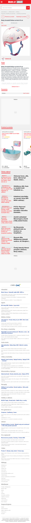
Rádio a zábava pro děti (5, 510)
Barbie (2, 490)
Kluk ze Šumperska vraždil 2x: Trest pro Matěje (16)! (11, 300)
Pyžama (2, 493)
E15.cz (3, 237)
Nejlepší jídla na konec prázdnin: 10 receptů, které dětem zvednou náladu (15, 392)
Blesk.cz (4, 216)
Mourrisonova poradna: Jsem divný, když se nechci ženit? (12, 439)
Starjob (2, 507)
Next (29, 150)
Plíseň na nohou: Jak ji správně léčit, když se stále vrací (12, 430)
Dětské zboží (11, 11)
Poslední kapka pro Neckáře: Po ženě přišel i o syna (11, 324)
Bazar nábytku (4, 501)
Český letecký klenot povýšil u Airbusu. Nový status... (21, 249)
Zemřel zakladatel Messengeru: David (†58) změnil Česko (21, 219)
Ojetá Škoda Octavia (5, 479)
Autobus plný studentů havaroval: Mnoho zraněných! (11, 323)
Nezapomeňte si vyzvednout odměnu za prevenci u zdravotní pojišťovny (15, 432)
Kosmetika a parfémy (5, 495)
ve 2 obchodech (5, 167)
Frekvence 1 (3, 511)
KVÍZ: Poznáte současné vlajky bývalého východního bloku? (13, 402)
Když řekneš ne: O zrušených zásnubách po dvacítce (11, 419)
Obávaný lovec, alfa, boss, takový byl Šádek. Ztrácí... (21, 178)
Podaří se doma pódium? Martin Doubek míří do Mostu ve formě (13, 348)
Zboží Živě (3, 466)
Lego (2, 491)
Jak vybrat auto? (4, 481)
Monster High (3, 488)
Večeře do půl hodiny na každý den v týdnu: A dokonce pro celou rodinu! (15, 390)
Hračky (17, 11)
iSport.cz (4, 175)
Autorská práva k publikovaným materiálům (11, 519)
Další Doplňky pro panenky (8, 131)
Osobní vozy (3, 468)
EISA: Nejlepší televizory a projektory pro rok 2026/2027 (12, 365)
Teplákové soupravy (5, 496)
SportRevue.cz (5, 185)
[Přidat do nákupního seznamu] (20, 167)
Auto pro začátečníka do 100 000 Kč (8, 476)
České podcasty (4, 508)
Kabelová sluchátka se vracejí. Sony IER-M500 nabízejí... (21, 198)
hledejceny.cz (4, 465)
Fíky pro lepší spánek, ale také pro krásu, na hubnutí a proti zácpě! (14, 326)
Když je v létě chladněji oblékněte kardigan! (9, 336)
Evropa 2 (3, 513)
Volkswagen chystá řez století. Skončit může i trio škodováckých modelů (15, 381)
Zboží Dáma (3, 470)
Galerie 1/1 (8, 58)
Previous (1, 149)
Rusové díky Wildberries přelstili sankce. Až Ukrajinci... (22, 239)
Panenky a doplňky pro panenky (8, 13)
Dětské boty (3, 498)
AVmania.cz (4, 196)
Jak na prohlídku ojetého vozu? (7, 473)
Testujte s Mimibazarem (5, 486)
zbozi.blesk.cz (4, 11)
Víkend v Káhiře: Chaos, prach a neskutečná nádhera (11, 407)
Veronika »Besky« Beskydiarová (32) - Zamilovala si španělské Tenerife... (15, 335)
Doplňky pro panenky (21, 13)
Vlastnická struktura (22, 521)
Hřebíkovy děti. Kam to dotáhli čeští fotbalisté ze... (21, 188)
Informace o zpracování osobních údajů (21, 520)
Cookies (7, 521)
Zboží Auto (3, 478)
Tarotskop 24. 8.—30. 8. (6, 417)
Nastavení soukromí (13, 521)
